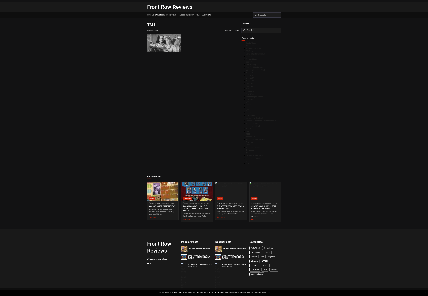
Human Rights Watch (254, 97)
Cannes (249, 57)
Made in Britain (252, 123)
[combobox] (267, 14)
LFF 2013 (249, 107)
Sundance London (253, 147)
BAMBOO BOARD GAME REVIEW (162, 206)
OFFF (248, 134)
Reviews (249, 142)
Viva (247, 161)
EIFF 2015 (250, 81)
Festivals (249, 86)
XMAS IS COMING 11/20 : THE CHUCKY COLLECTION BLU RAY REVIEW (195, 208)
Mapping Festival (253, 126)
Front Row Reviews (169, 7)
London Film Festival (254, 118)
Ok (269, 292)
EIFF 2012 (250, 73)
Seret (248, 145)
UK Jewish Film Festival (255, 155)
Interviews (250, 99)
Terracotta (250, 150)
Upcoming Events (253, 158)
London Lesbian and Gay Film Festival (261, 121)
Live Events (250, 115)
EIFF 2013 (250, 75)
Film (247, 89)
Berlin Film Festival (253, 48)
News (248, 131)
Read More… (153, 217)
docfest (249, 62)
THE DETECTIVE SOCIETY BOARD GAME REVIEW (230, 207)
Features (249, 83)
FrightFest (250, 94)
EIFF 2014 (250, 78)
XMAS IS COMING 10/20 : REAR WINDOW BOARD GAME (263, 207)
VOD (247, 163)
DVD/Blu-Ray (251, 65)
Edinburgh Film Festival (255, 70)
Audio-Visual (251, 43)
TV (247, 153)
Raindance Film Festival (255, 139)
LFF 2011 (249, 102)
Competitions (251, 59)
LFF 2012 (249, 105)
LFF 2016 (249, 113)
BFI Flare (249, 51)
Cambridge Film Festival (255, 54)
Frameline (250, 91)
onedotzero (250, 137)
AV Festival (250, 46)
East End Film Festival (254, 67)
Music (248, 129)
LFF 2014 (249, 110)
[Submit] (255, 14)
